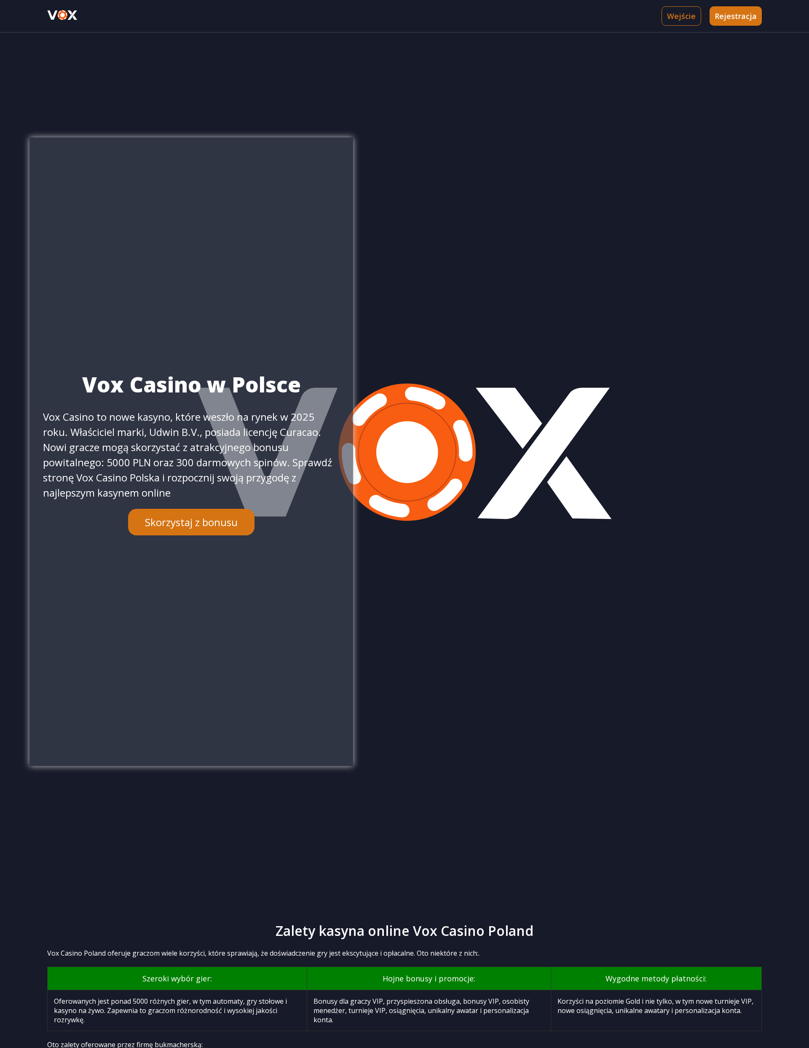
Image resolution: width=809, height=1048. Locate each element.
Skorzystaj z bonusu (191, 522)
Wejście (681, 16)
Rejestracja (736, 16)
